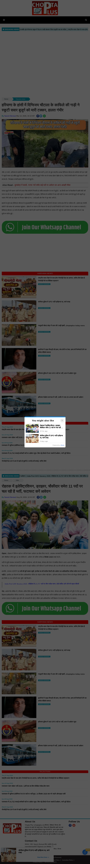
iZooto (62, 445)
